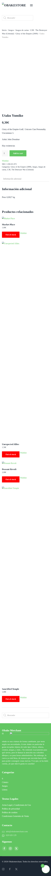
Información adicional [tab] (12, 179)
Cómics (5, 782)
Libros (4, 790)
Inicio (4, 30)
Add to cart (18, 153)
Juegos (11, 30)
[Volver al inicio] (15, 5)
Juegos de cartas (22, 30)
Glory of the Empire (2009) (27, 34)
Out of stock (10, 235)
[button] (31, 5)
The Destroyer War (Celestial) (23, 170)
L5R (32, 30)
